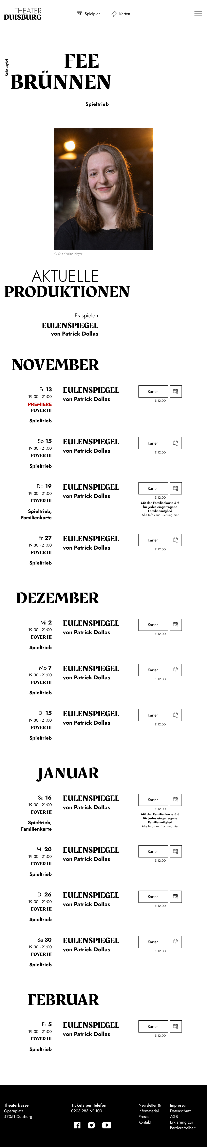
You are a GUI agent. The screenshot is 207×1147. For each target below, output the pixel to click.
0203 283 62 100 (86, 1111)
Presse (143, 1117)
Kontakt (144, 1122)
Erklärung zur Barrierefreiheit (182, 1125)
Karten (124, 14)
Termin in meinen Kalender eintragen (176, 391)
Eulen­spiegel (70, 326)
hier (175, 515)
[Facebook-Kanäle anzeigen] (77, 1125)
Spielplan (93, 14)
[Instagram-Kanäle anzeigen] (91, 1125)
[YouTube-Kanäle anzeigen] (106, 1125)
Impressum (179, 1105)
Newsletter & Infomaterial (149, 1108)
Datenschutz (180, 1111)
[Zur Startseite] (22, 14)
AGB (174, 1117)
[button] (198, 14)
